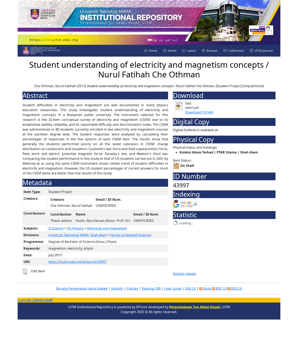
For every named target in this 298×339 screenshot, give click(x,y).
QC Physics (75, 228)
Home (152, 50)
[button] (25, 271)
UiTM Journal (263, 50)
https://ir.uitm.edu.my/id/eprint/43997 (77, 262)
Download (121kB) (199, 112)
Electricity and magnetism (107, 228)
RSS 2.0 (236, 288)
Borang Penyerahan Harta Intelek (82, 288)
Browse (211, 50)
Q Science (55, 228)
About (171, 50)
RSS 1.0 (221, 288)
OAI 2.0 (190, 288)
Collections (235, 50)
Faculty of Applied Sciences (130, 235)
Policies (132, 288)
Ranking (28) (151, 288)
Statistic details (184, 273)
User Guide (172, 288)
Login (35, 300)
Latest (191, 50)
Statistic (117, 288)
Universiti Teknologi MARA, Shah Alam (77, 235)
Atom (206, 288)
